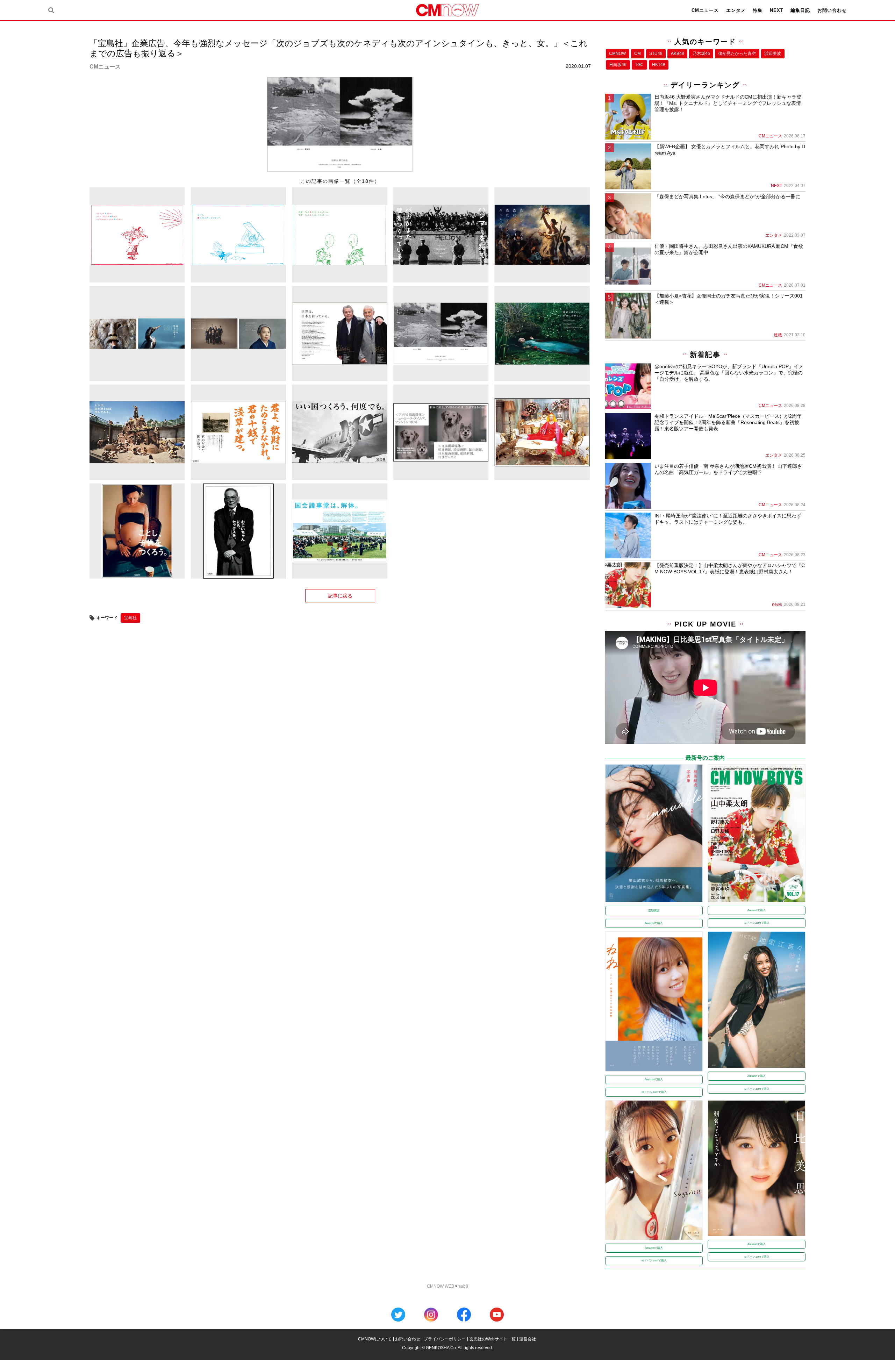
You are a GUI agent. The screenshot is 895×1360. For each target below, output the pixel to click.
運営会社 (527, 1339)
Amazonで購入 (654, 923)
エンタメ (736, 10)
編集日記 (800, 10)
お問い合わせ (832, 10)
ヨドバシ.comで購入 (756, 922)
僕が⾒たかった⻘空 (737, 53)
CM (637, 53)
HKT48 (658, 64)
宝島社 (130, 617)
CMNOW (617, 53)
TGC (639, 64)
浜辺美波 (772, 53)
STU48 (656, 53)
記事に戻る (340, 596)
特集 (757, 10)
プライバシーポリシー (445, 1339)
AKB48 (677, 53)
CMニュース (705, 10)
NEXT (776, 10)
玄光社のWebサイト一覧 (492, 1339)
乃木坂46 (701, 53)
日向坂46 (617, 64)
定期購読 (653, 910)
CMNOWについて (375, 1339)
